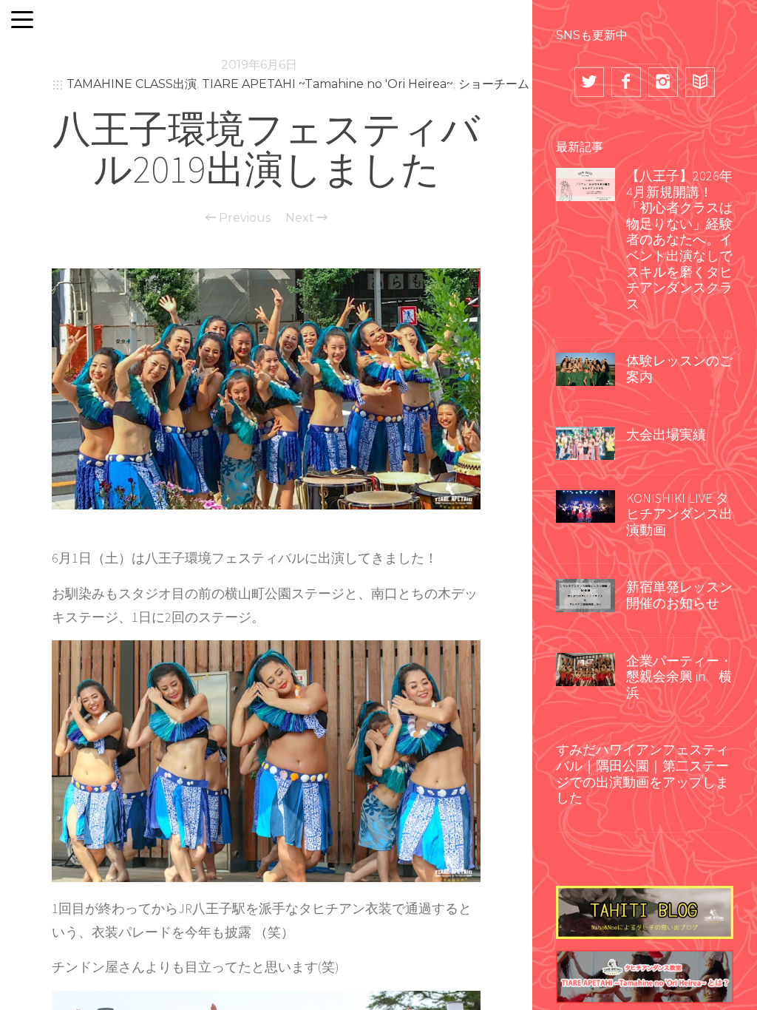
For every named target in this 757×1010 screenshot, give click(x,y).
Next (301, 218)
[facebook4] (626, 82)
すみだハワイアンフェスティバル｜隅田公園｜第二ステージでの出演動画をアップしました (642, 773)
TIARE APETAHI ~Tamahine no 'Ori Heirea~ (327, 84)
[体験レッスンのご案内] (585, 368)
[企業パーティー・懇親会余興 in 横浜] (585, 667)
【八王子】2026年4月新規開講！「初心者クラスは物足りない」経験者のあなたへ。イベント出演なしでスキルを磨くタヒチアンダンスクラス (679, 239)
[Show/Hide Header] (22, 20)
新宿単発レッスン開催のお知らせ (679, 594)
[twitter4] (589, 82)
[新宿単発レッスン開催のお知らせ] (585, 594)
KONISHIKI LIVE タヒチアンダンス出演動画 (679, 513)
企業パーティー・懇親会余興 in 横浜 (679, 676)
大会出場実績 (666, 434)
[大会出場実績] (585, 441)
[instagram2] (663, 82)
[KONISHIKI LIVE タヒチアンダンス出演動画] (585, 505)
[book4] (700, 82)
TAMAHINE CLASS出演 (132, 84)
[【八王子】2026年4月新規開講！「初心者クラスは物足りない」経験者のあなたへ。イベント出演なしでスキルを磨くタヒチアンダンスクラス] (585, 182)
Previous (243, 218)
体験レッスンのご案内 (679, 368)
